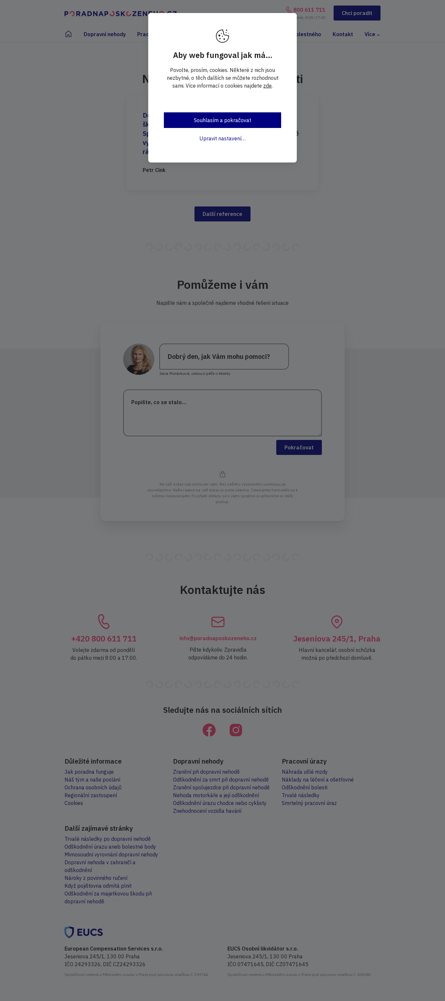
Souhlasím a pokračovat (222, 120)
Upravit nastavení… (222, 138)
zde (267, 85)
